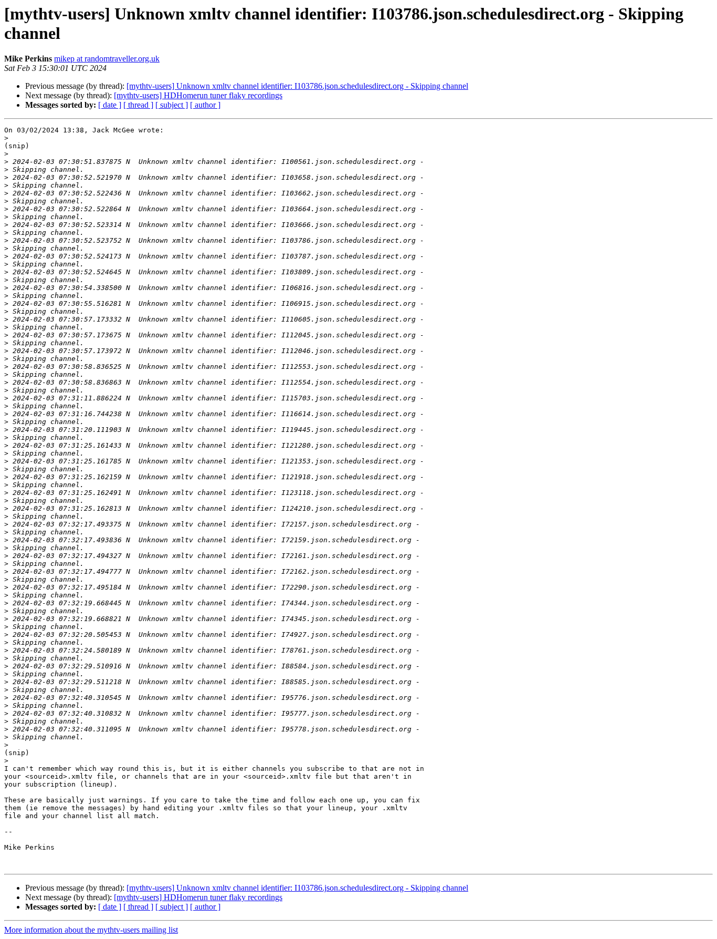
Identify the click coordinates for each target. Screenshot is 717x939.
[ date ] (109, 104)
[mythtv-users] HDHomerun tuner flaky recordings (198, 95)
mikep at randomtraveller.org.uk (107, 58)
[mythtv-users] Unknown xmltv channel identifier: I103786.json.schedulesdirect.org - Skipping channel (297, 85)
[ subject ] (171, 104)
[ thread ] (138, 104)
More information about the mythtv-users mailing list (91, 929)
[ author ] (205, 104)
